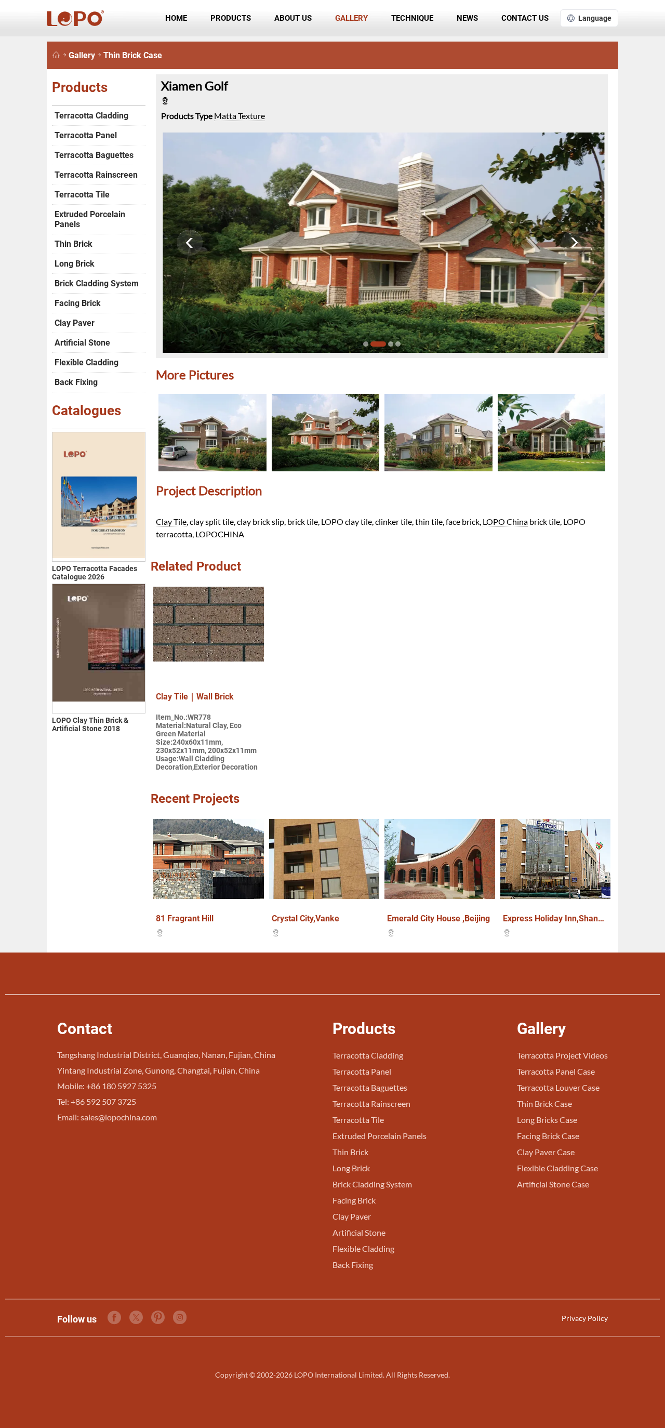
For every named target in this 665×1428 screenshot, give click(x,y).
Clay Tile (171, 521)
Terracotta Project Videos (562, 1055)
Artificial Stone (82, 343)
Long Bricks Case (547, 1120)
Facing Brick (78, 303)
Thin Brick (73, 244)
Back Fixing (76, 382)
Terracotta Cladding (91, 116)
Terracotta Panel (86, 135)
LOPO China (505, 521)
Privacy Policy (585, 1318)
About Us (293, 18)
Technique (412, 18)
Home (176, 18)
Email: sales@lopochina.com (107, 1117)
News (467, 18)
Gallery (351, 18)
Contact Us (525, 18)
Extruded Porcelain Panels (90, 219)
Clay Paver (75, 323)
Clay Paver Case (546, 1152)
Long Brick (75, 264)
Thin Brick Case (132, 55)
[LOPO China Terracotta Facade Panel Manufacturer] (56, 55)
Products (230, 18)
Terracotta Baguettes (94, 155)
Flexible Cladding (86, 362)
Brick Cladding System (97, 283)
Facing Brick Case (548, 1136)
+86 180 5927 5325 (121, 1086)
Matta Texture (239, 116)
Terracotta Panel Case (556, 1071)
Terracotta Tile (82, 195)
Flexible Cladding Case (557, 1168)
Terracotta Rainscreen (96, 175)
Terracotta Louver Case (558, 1087)
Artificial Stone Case (553, 1184)
